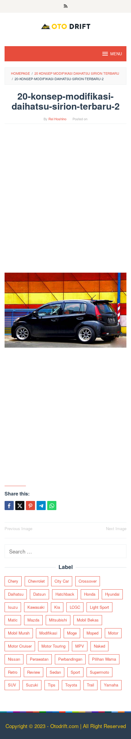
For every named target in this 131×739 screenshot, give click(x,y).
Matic (13, 620)
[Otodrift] (65, 25)
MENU (116, 53)
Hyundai (112, 594)
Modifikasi (48, 633)
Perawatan (39, 659)
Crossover (88, 581)
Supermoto (99, 672)
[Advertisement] (65, 201)
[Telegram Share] (41, 505)
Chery (13, 581)
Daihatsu (15, 594)
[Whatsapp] (51, 505)
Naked (99, 646)
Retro (12, 672)
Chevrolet (36, 581)
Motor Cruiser (20, 646)
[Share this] (9, 505)
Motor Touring (53, 646)
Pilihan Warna (104, 659)
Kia (57, 607)
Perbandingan (70, 659)
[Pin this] (30, 505)
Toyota (71, 685)
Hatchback (64, 594)
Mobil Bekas (88, 620)
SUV (12, 685)
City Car (62, 581)
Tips (51, 685)
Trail (90, 685)
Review (33, 672)
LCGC (75, 607)
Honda (89, 594)
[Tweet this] (19, 505)
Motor (113, 633)
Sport (75, 672)
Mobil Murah (19, 633)
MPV (79, 646)
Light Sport (99, 607)
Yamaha (111, 685)
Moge (72, 633)
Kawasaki (35, 607)
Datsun (39, 594)
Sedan (55, 672)
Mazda (33, 620)
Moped (92, 633)
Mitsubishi (58, 620)
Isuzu (13, 607)
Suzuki (32, 685)
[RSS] (65, 6)
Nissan (14, 659)
